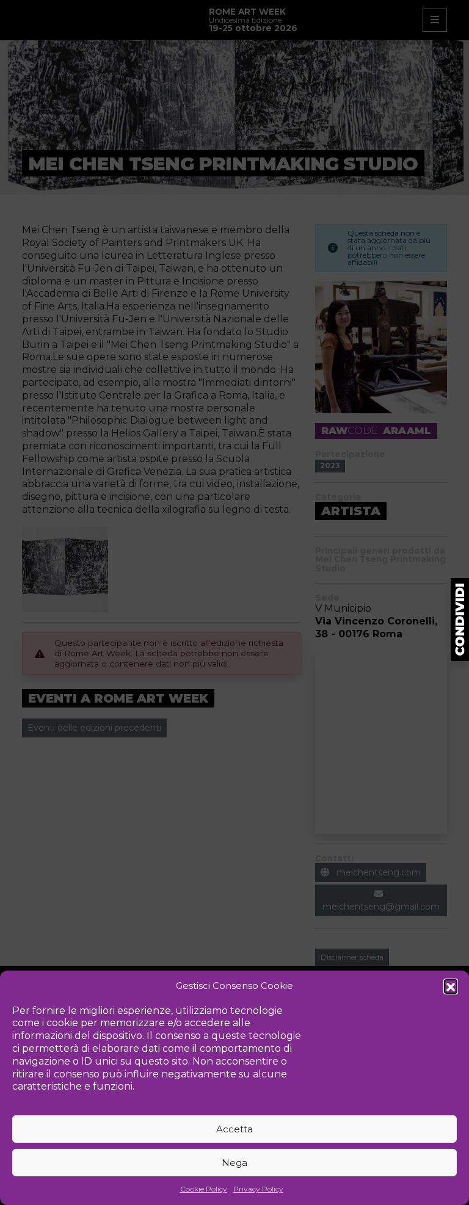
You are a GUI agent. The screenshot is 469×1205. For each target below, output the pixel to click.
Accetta (234, 1129)
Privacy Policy (258, 1188)
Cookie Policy (203, 1188)
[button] (451, 986)
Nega (234, 1162)
